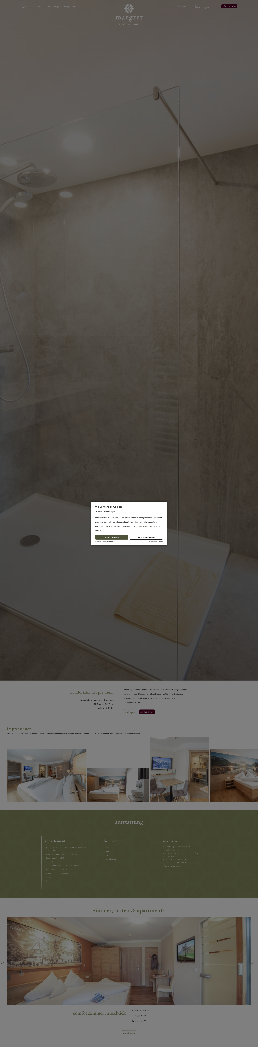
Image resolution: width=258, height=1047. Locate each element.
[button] (111, 537)
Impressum (98, 541)
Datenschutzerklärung (109, 541)
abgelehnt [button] (110, 526)
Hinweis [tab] (99, 511)
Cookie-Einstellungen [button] (144, 526)
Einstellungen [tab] (109, 511)
